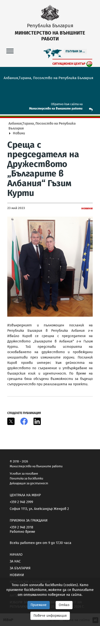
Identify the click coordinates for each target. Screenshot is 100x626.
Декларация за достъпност (29, 483)
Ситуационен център (68, 63)
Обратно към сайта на (67, 104)
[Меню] (10, 50)
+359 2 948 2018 (21, 527)
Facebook (24, 421)
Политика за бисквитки (26, 478)
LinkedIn (37, 421)
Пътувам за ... (75, 51)
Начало (16, 554)
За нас (15, 561)
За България (20, 568)
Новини (17, 575)
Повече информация (50, 616)
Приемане (39, 605)
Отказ (64, 605)
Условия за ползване (24, 473)
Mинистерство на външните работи (56, 108)
